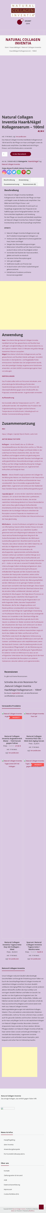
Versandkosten (21, 136)
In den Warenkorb (19, 154)
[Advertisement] (23, 305)
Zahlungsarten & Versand (13, 1175)
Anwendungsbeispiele (12, 1149)
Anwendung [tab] (23, 180)
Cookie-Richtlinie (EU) (11, 1194)
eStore (12, 1211)
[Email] (28, 172)
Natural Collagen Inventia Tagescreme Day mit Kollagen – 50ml (12, 945)
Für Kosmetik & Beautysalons (14, 1154)
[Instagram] (4, 172)
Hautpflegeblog (9, 1140)
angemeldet (15, 693)
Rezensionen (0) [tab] (29, 184)
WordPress (31, 1211)
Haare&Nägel (15, 47)
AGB (5, 1180)
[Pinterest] (23, 172)
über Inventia (8, 1144)
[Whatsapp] (19, 172)
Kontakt (6, 1171)
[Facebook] (9, 172)
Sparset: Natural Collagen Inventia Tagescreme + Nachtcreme (34, 945)
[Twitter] (14, 172)
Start (7, 47)
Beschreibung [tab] (9, 180)
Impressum (8, 1189)
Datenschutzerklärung (12, 1185)
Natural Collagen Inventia (11, 164)
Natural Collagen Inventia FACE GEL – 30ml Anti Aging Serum (34, 738)
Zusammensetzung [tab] (11, 184)
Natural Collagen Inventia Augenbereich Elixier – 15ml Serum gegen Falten (12, 739)
